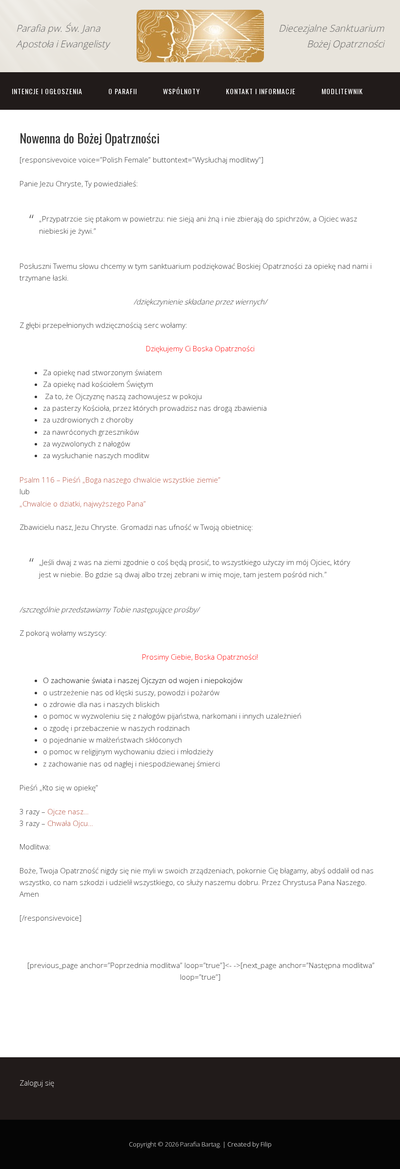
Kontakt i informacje (261, 91)
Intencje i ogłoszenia (47, 91)
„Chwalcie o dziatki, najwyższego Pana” (83, 503)
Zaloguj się (37, 1083)
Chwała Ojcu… (70, 823)
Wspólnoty (181, 91)
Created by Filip (249, 1144)
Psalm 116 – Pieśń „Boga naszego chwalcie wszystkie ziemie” (120, 479)
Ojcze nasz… (68, 811)
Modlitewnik (342, 91)
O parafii (122, 91)
